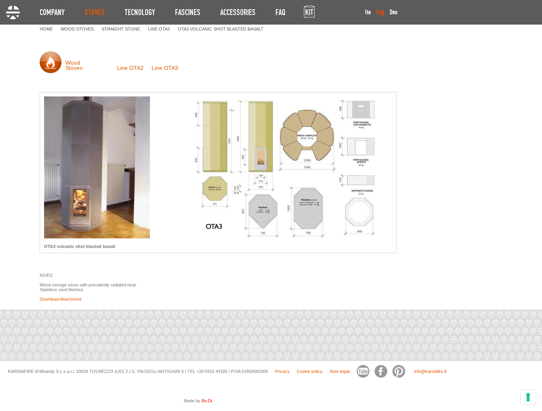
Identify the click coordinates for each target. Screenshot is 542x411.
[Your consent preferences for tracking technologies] (528, 397)
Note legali (340, 371)
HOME (46, 29)
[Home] (13, 12)
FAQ (280, 12)
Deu (394, 12)
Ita (368, 12)
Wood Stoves (74, 65)
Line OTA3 (165, 68)
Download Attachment (60, 299)
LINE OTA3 (159, 29)
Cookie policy (310, 371)
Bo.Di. (207, 400)
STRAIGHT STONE (121, 29)
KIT (309, 12)
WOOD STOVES (77, 29)
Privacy (282, 371)
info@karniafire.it (430, 371)
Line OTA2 (130, 68)
